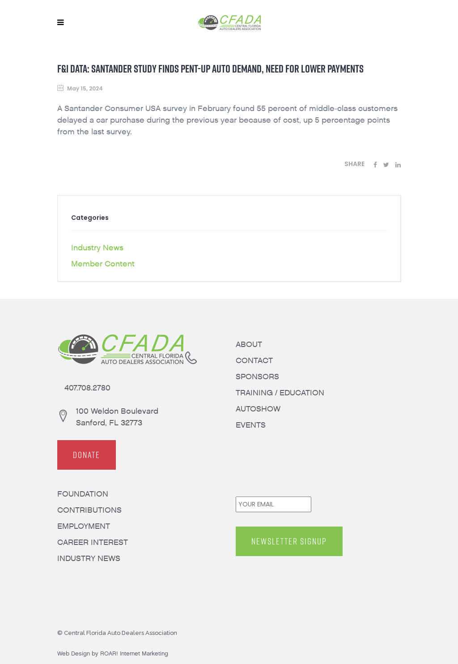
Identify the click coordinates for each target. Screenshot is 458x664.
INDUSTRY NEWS (88, 558)
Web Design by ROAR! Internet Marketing (112, 653)
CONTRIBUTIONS (89, 510)
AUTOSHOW (258, 409)
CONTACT (254, 361)
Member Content (103, 264)
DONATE (86, 455)
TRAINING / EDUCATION (280, 393)
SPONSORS (257, 377)
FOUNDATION (82, 494)
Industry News (97, 248)
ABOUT (249, 344)
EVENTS (251, 425)
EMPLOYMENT (83, 526)
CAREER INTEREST (92, 542)
